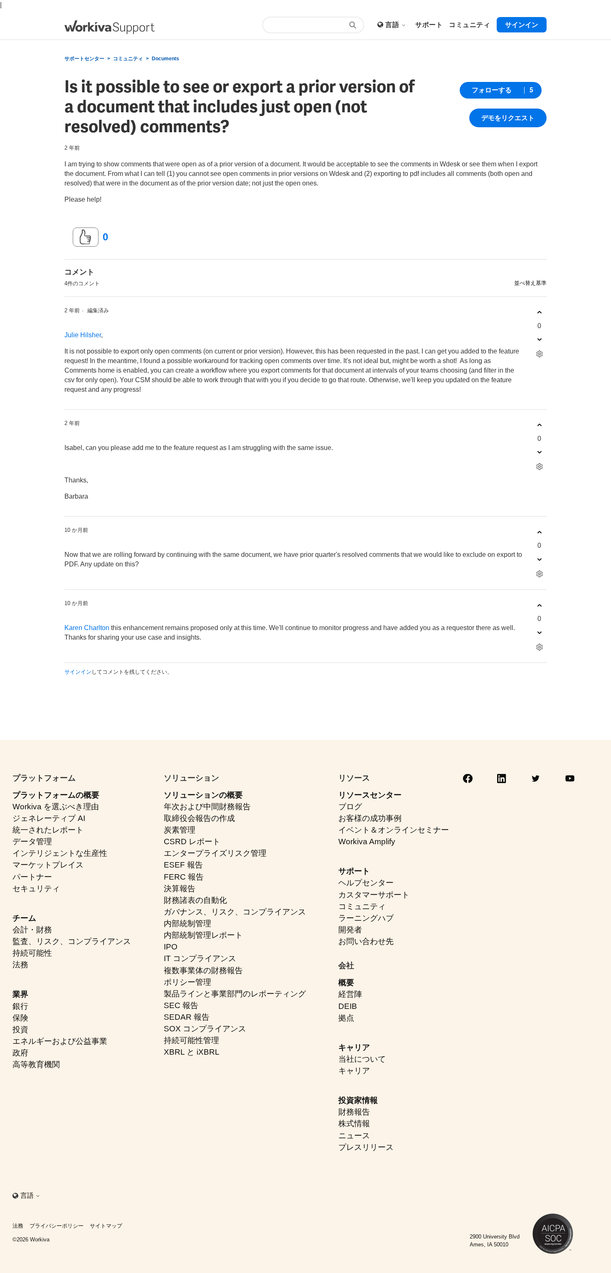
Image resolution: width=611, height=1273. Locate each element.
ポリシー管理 (187, 982)
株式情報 (354, 1123)
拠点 (346, 1017)
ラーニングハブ (366, 918)
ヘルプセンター (366, 882)
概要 (346, 982)
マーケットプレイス (48, 864)
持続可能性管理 (191, 1040)
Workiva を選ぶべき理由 (55, 806)
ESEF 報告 (183, 864)
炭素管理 (179, 830)
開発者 (350, 929)
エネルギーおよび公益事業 (59, 1041)
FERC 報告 (184, 877)
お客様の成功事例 (370, 818)
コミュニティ (128, 59)
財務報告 (354, 1111)
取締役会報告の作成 (199, 818)
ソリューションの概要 (203, 795)
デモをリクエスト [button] (508, 118)
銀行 (20, 1006)
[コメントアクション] (539, 354)
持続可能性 (32, 953)
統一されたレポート (48, 830)
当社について (362, 1059)
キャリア (354, 1047)
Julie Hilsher (82, 335)
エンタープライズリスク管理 (215, 853)
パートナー (32, 877)
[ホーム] (109, 27)
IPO (170, 946)
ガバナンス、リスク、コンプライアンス (235, 911)
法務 (20, 964)
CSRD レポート (192, 841)
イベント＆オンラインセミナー (393, 830)
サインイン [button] (521, 24)
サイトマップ (106, 1226)
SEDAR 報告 (186, 1017)
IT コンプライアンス (200, 958)
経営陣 (350, 994)
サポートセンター (84, 59)
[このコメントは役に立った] (539, 312)
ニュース (354, 1135)
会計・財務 (32, 929)
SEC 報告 (181, 1005)
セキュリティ (36, 888)
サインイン (77, 672)
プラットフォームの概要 (55, 795)
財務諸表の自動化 (195, 900)
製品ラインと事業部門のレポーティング (235, 993)
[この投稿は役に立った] (86, 237)
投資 (20, 1029)
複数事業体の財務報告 (203, 970)
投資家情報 (358, 1100)
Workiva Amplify (366, 841)
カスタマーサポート (373, 894)
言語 (393, 24)
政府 (20, 1052)
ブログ (350, 806)
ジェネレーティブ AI (48, 818)
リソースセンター (370, 795)
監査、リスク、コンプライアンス (71, 941)
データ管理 (32, 841)
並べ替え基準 (530, 283)
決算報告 (179, 888)
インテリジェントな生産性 (59, 853)
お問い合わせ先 (366, 941)
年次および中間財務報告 (207, 806)
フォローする (492, 90)
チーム (24, 918)
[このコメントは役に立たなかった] (539, 339)
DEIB (347, 1006)
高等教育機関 (36, 1064)
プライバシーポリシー (57, 1226)
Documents (165, 59)
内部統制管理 (187, 923)
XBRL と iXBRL (191, 1052)
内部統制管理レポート (203, 935)
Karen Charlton (86, 627)
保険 (20, 1017)
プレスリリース (366, 1147)
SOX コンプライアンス (205, 1028)
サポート (354, 871)
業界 (20, 994)
